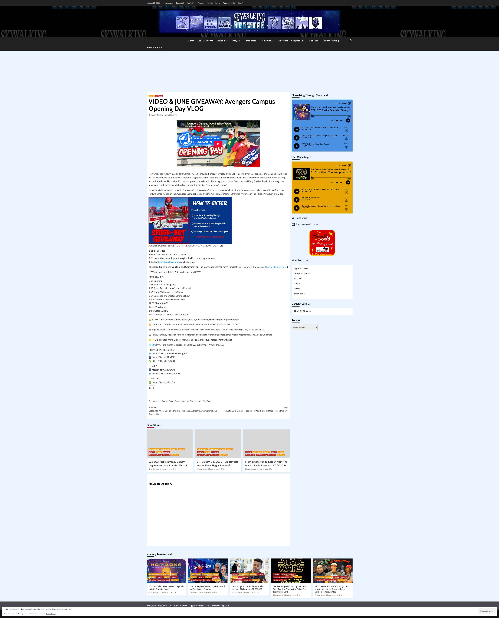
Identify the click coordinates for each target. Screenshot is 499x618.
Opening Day (187, 401)
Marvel (151, 96)
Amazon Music (229, 3)
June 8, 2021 (168, 115)
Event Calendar (155, 47)
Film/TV (236, 40)
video (196, 401)
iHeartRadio (299, 293)
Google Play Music (302, 273)
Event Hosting (331, 40)
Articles (248, 452)
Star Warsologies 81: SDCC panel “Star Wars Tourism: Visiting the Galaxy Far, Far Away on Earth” (289, 589)
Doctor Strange (175, 401)
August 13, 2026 (333, 595)
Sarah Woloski (156, 115)
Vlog (201, 401)
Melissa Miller (279, 595)
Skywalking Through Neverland (159, 455)
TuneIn (297, 283)
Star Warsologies (280, 580)
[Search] (351, 40)
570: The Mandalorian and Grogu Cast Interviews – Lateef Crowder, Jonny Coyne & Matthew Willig (331, 589)
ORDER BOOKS (206, 40)
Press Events (250, 455)
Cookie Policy (50, 614)
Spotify (241, 3)
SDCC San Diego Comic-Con (266, 455)
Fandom (221, 40)
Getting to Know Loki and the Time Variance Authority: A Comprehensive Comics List (183, 410)
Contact (313, 40)
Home (191, 40)
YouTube (191, 3)
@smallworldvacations (169, 261)
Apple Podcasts (213, 3)
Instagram (169, 3)
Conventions (165, 449)
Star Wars (175, 455)
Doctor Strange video (276, 266)
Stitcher (297, 288)
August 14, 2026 (291, 595)
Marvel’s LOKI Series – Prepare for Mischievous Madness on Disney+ (256, 409)
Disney (174, 449)
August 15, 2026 (263, 469)
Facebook (180, 3)
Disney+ (181, 449)
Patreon (201, 3)
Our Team (283, 40)
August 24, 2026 (167, 469)
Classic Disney (154, 449)
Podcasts (251, 40)
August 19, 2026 (215, 469)
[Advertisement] (249, 70)
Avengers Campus (160, 401)
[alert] (322, 224)
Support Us (297, 40)
